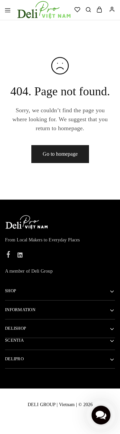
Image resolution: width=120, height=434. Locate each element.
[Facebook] (8, 255)
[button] (101, 415)
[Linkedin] (20, 256)
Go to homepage (60, 154)
